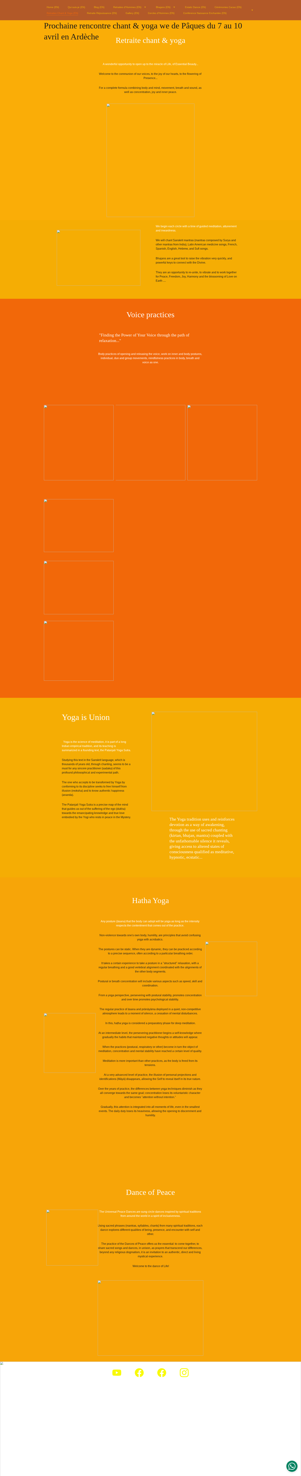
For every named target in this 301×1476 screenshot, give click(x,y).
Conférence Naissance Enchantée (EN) (205, 13)
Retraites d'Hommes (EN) (127, 7)
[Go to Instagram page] (184, 1372)
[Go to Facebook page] (139, 1372)
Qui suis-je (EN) (76, 7)
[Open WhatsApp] (292, 1466)
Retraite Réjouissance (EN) (102, 13)
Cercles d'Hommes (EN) (161, 13)
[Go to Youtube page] (116, 1372)
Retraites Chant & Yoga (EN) (62, 13)
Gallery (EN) (132, 13)
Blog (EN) (99, 7)
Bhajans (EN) (163, 7)
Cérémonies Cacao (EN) (228, 7)
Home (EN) (53, 7)
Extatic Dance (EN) (195, 7)
